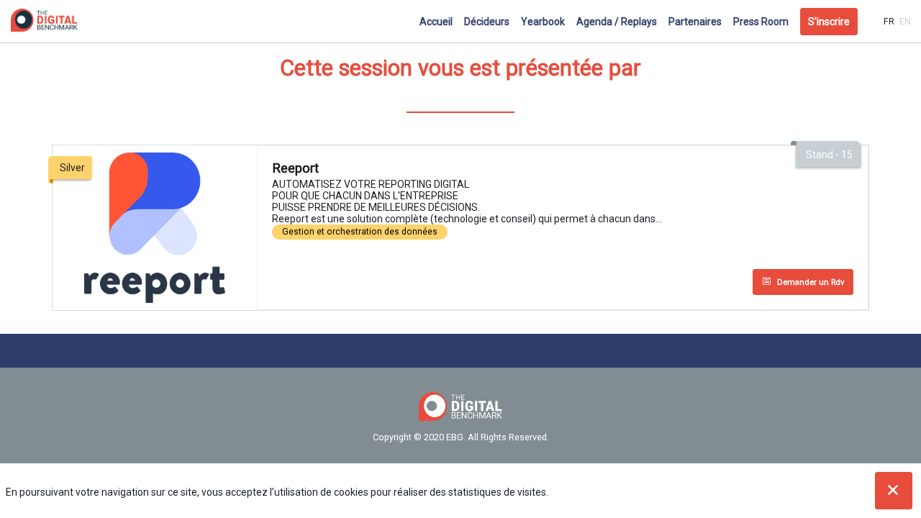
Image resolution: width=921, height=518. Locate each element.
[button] (829, 21)
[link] (436, 21)
